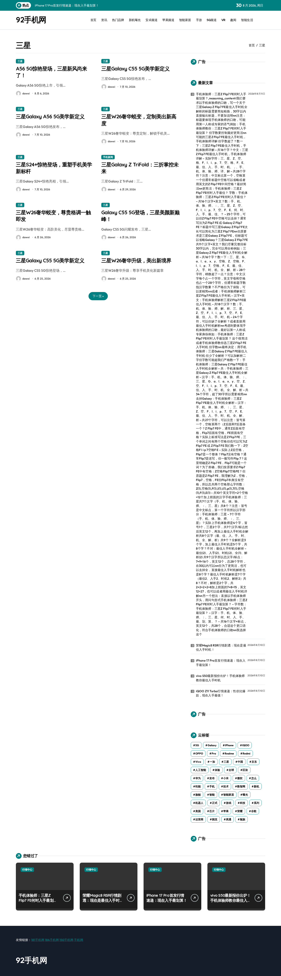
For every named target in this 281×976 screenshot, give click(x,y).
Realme (229, 753)
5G (197, 745)
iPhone (229, 745)
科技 (242, 803)
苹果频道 (168, 20)
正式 (214, 803)
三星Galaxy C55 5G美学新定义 (135, 68)
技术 (226, 786)
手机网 (78, 940)
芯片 (212, 811)
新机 (256, 786)
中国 (240, 761)
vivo (198, 761)
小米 (226, 778)
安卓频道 (151, 20)
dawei (26, 93)
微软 (240, 778)
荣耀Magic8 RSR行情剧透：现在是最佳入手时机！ (221, 647)
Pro (214, 753)
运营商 (199, 819)
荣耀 (240, 811)
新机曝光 (135, 20)
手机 (212, 786)
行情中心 (27, 869)
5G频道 (211, 20)
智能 (212, 794)
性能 (198, 786)
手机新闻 (108, 157)
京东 (254, 761)
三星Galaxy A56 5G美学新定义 (50, 116)
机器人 (199, 803)
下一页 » (98, 296)
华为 (198, 778)
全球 (231, 770)
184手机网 (52, 940)
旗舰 (198, 794)
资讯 (104, 20)
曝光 (245, 794)
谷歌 (254, 811)
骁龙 (214, 819)
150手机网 (66, 940)
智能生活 (247, 20)
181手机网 (37, 940)
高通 (228, 819)
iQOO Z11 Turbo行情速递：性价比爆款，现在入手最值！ (221, 693)
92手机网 (31, 19)
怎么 (254, 778)
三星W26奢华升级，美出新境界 (136, 260)
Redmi (246, 753)
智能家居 (185, 20)
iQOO (245, 745)
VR (223, 20)
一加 (212, 761)
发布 (212, 778)
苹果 (226, 811)
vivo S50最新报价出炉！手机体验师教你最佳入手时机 (220, 678)
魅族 (242, 819)
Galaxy (212, 745)
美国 (198, 811)
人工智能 (200, 770)
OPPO (199, 753)
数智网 (241, 786)
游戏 (228, 803)
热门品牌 (118, 20)
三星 (20, 61)
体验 (217, 770)
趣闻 (233, 20)
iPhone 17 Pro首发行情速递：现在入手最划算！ (221, 663)
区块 (245, 770)
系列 (256, 803)
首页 (93, 20)
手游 (199, 20)
